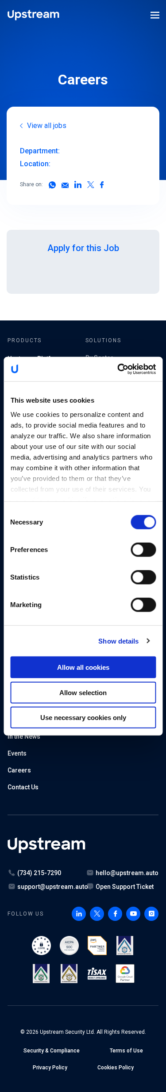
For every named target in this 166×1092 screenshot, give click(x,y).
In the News (24, 736)
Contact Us (23, 787)
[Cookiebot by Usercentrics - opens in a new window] (118, 369)
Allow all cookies (83, 667)
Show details (118, 640)
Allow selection (83, 692)
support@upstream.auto (52, 886)
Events (17, 753)
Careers (19, 770)
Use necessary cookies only (83, 717)
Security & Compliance (51, 1051)
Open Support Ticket (125, 886)
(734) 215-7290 (39, 872)
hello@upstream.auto (127, 872)
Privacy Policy (50, 1067)
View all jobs (46, 125)
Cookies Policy (115, 1067)
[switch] (143, 550)
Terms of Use (126, 1051)
